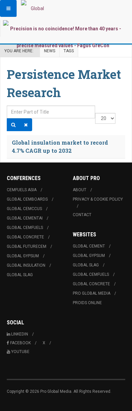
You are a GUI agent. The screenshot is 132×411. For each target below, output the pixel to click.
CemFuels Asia (22, 189)
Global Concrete (25, 237)
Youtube (20, 351)
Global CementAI (25, 218)
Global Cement (89, 246)
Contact (82, 214)
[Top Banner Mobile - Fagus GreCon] (63, 37)
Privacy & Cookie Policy (98, 199)
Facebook (20, 343)
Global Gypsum (23, 256)
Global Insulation (26, 265)
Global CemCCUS (24, 208)
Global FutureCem (26, 246)
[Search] (13, 124)
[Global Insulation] (34, 8)
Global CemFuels (25, 227)
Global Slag (20, 274)
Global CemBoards (27, 199)
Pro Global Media (91, 293)
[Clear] (26, 124)
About (79, 189)
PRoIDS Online (87, 302)
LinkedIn (19, 334)
